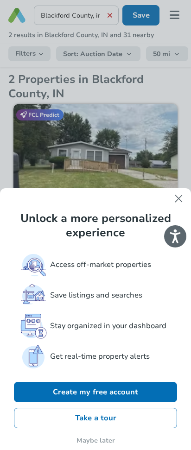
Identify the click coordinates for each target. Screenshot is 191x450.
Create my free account (95, 392)
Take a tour (95, 418)
